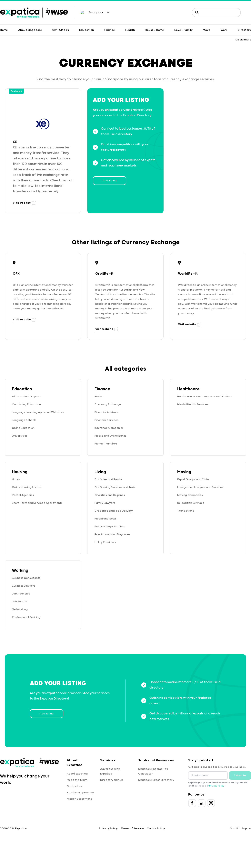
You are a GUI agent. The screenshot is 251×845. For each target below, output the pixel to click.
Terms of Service (132, 828)
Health (130, 30)
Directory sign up (111, 780)
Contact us (74, 786)
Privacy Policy (216, 786)
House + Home (154, 30)
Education (86, 30)
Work (224, 30)
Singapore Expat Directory (156, 780)
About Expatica (77, 773)
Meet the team (77, 780)
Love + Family (183, 30)
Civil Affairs (60, 30)
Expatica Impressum (80, 792)
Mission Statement (79, 798)
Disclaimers (243, 39)
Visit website (22, 202)
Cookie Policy (156, 828)
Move (206, 30)
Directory (244, 30)
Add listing (109, 180)
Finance (109, 30)
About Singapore (30, 30)
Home (4, 30)
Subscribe (240, 775)
